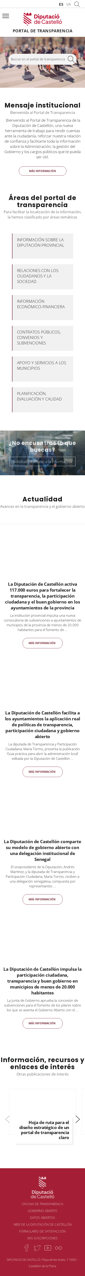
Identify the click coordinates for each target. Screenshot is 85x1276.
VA (68, 4)
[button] (78, 1119)
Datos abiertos (42, 1217)
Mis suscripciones (42, 1238)
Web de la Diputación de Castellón (43, 1224)
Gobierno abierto (42, 1211)
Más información (42, 171)
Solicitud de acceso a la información (42, 461)
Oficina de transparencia (42, 1204)
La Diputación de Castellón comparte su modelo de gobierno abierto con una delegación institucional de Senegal (42, 850)
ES (61, 4)
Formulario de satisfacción (42, 1231)
